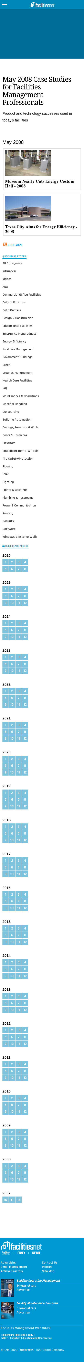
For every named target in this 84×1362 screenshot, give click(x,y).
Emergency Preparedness (19, 334)
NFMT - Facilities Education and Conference (26, 1338)
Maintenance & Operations (20, 396)
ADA (5, 287)
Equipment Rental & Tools (20, 451)
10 (12, 602)
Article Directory (12, 1271)
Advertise (23, 1290)
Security (8, 521)
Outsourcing (10, 412)
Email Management (14, 1267)
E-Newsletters (26, 1285)
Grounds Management (17, 373)
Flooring (7, 466)
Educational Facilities (17, 326)
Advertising (9, 1262)
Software (8, 529)
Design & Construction (17, 318)
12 (25, 602)
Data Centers (11, 310)
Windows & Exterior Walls (19, 537)
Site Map (48, 1271)
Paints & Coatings (14, 490)
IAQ (4, 388)
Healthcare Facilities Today (17, 1334)
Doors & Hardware (14, 435)
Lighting (8, 482)
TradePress (25, 1350)
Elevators (8, 443)
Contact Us (49, 1262)
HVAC (6, 474)
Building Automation (16, 419)
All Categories (12, 263)
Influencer (9, 271)
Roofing (7, 513)
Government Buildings (17, 357)
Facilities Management (18, 349)
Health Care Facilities (17, 380)
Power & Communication (19, 505)
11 (18, 602)
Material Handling (14, 404)
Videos (6, 279)
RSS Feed (15, 245)
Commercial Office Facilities (21, 295)
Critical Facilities (14, 302)
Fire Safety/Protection (17, 459)
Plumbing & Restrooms (17, 498)
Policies (47, 1267)
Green (6, 365)
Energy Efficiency (14, 341)
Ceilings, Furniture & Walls (20, 427)
